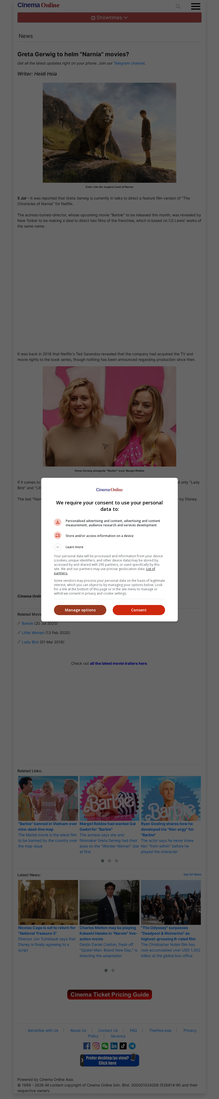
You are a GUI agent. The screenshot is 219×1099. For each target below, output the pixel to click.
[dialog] (109, 550)
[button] (109, 547)
